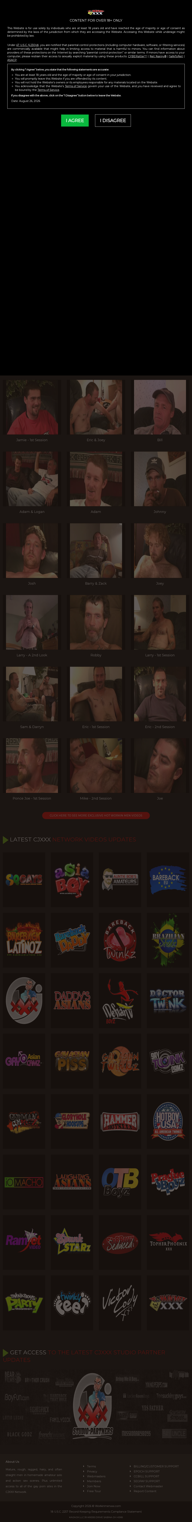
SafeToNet (176, 56)
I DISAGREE (113, 120)
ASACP (12, 60)
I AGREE (75, 120)
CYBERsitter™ (137, 56)
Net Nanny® (158, 56)
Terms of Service (76, 86)
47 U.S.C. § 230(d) (27, 45)
